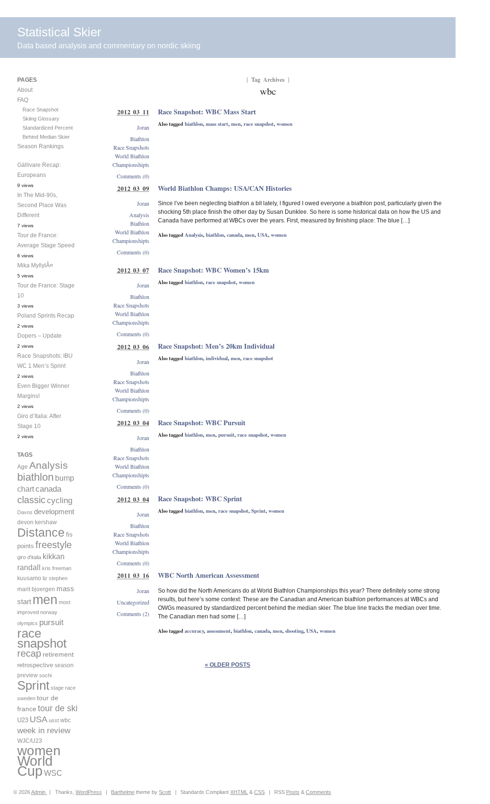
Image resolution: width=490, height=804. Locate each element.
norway (48, 612)
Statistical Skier (59, 32)
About (25, 90)
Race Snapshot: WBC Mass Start (207, 112)
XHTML (239, 792)
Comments (318, 792)
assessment (219, 631)
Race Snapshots (131, 147)
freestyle (53, 545)
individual (217, 358)
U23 (22, 720)
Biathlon (139, 139)
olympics (27, 623)
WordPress (89, 792)
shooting (294, 631)
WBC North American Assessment (208, 575)
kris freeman (56, 568)
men (236, 124)
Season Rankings (40, 146)
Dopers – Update (39, 335)
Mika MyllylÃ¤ (35, 265)
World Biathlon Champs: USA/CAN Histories (225, 188)
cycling (59, 500)
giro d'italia (29, 557)
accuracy (194, 631)
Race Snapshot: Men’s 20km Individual (216, 346)
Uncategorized (133, 602)
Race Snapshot (40, 109)
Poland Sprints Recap (45, 315)
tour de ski (58, 708)
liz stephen (55, 578)
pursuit (226, 435)
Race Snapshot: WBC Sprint (200, 499)
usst (54, 720)
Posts (293, 792)
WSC (53, 773)
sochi (45, 675)
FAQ (22, 100)
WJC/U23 (29, 741)
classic (31, 500)
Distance (41, 532)
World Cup (35, 766)
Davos (25, 512)
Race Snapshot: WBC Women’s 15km (213, 270)
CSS (259, 792)
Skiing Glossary (40, 118)
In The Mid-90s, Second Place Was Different (42, 205)
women (284, 124)
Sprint (258, 511)
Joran (143, 127)
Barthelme (122, 792)
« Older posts (227, 664)
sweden (26, 698)
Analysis (194, 235)
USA (262, 235)
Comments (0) (133, 176)
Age (22, 466)
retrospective (35, 665)
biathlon (194, 124)
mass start (217, 124)
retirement (58, 654)
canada (234, 235)
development (54, 511)
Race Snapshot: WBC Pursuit (201, 423)
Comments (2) (133, 613)
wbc (65, 720)
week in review (43, 730)
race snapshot (259, 124)
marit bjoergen (36, 589)
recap (29, 653)
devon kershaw (37, 522)
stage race (63, 688)
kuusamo (29, 578)
